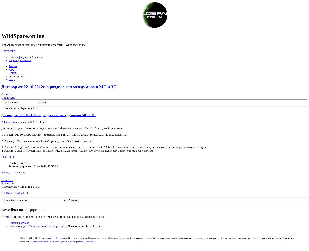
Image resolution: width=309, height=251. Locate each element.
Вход (12, 79)
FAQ (11, 69)
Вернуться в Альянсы (14, 192)
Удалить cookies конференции (47, 226)
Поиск (12, 72)
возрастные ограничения (84, 241)
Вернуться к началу (13, 172)
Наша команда (17, 226)
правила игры (66, 241)
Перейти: (10, 200)
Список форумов (19, 57)
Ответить (7, 94)
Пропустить (8, 50)
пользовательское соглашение (46, 241)
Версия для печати (20, 60)
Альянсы (37, 57)
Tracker (13, 66)
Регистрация (16, 76)
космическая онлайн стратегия (53, 238)
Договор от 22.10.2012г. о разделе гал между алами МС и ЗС (58, 87)
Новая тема (8, 97)
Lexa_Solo (10, 122)
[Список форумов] (154, 27)
